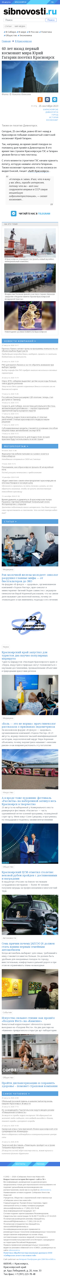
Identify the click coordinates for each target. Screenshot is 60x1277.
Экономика (26, 35)
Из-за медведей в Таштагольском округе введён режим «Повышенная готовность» (28, 1111)
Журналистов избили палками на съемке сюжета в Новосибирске (25, 454)
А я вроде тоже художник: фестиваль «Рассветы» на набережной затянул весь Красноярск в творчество (29, 801)
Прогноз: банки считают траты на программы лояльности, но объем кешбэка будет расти (30, 349)
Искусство (8, 792)
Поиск (51, 20)
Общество (11, 35)
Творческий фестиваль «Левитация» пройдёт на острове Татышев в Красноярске (28, 1146)
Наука (6, 646)
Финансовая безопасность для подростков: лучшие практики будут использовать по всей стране (26, 438)
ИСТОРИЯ (53, 117)
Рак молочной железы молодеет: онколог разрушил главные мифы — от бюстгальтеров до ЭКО (30, 578)
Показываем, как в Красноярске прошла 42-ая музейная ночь (27, 468)
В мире (22, 31)
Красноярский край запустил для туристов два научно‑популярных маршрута (25, 655)
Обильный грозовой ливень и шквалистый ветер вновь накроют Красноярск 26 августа (27, 1102)
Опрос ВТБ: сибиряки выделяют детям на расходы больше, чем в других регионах (29, 382)
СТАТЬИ (10, 521)
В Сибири (11, 31)
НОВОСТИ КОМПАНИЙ (20, 341)
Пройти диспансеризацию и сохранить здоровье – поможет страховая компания (30, 1084)
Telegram (44, 213)
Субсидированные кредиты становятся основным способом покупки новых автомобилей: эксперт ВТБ (30, 429)
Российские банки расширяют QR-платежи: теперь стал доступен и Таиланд (27, 398)
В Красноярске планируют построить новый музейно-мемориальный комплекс (29, 260)
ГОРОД (55, 114)
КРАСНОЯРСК (20, 2)
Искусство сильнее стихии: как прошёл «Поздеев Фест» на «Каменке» (28, 1019)
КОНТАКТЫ (20, 1164)
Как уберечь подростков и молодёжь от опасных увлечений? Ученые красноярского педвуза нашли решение (25, 419)
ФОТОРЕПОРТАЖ (16, 446)
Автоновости (9, 938)
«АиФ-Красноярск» (38, 171)
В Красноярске (23, 41)
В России (33, 31)
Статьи (8, 26)
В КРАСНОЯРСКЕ (50, 109)
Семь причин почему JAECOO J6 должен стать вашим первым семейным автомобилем (28, 946)
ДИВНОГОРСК (51, 112)
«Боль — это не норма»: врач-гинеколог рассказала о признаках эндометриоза (29, 725)
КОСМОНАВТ (52, 120)
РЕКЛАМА (41, 1164)
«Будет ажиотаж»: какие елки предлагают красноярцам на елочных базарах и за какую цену (29, 481)
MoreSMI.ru (50, 1259)
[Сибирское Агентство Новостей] (30, 11)
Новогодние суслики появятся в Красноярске (26, 331)
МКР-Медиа (20, 26)
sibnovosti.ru (45, 1190)
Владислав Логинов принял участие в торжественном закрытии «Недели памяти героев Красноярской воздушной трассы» (30, 296)
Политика (46, 31)
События (7, 1012)
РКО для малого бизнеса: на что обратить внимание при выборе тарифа (28, 365)
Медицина (8, 569)
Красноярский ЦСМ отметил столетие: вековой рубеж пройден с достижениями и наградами (29, 875)
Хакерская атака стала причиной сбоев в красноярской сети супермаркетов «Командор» (30, 1130)
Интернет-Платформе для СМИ (32, 1259)
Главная (6, 41)
